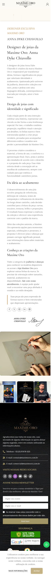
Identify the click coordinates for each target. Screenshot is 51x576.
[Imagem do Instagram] (8, 391)
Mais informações (18, 571)
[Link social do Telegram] (29, 309)
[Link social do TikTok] (30, 476)
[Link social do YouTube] (20, 476)
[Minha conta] (47, 4)
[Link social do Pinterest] (19, 309)
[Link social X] (14, 309)
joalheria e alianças (35, 262)
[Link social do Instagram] (15, 476)
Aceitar (37, 571)
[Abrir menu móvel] (3, 4)
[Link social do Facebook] (9, 309)
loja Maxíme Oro (25, 268)
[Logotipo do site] (25, 4)
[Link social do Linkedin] (24, 309)
